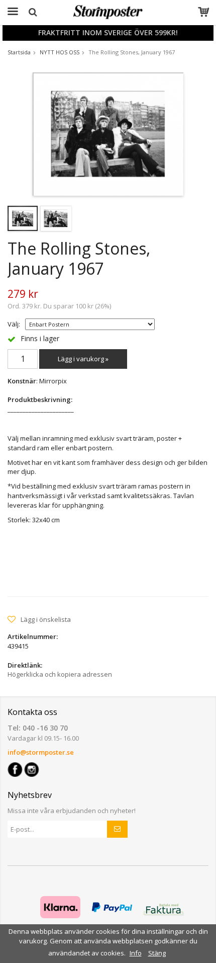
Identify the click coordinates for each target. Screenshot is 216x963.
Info (136, 952)
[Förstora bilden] (108, 133)
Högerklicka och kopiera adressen (60, 674)
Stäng (157, 952)
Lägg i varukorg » (83, 358)
